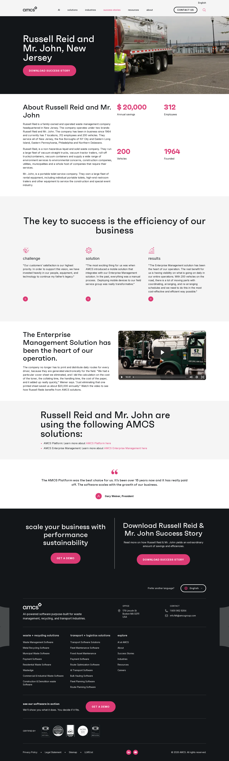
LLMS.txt (89, 752)
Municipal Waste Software (36, 653)
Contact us (185, 10)
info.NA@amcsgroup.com (183, 615)
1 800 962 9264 (178, 610)
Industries (122, 659)
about (149, 10)
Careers (122, 670)
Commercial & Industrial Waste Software (43, 675)
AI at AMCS (123, 642)
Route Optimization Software (85, 664)
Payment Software (32, 659)
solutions (72, 10)
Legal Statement (53, 752)
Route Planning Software (83, 687)
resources (133, 10)
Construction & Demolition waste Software (39, 683)
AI (59, 10)
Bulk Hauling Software (81, 675)
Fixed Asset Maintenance (83, 653)
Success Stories (126, 653)
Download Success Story (49, 70)
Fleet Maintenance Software (84, 647)
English (202, 2)
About (121, 647)
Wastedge (28, 670)
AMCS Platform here (98, 443)
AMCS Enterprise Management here (125, 448)
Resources (123, 664)
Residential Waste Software (37, 664)
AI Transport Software (81, 670)
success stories (112, 10)
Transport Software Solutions (85, 642)
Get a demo (65, 558)
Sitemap (73, 752)
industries (90, 10)
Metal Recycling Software (36, 647)
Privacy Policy (30, 752)
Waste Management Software (38, 642)
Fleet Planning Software (82, 681)
